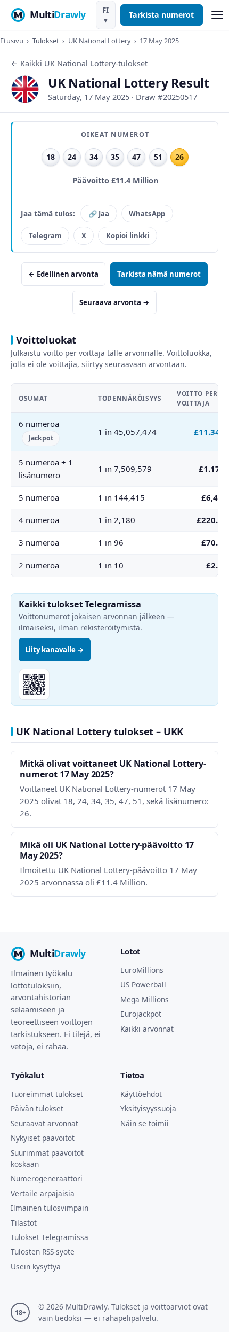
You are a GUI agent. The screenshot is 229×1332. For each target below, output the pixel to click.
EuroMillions (141, 970)
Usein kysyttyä (36, 1266)
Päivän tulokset (37, 1108)
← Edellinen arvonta (63, 274)
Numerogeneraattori (47, 1178)
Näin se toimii (144, 1123)
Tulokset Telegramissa (49, 1237)
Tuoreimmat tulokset (47, 1094)
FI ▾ (105, 15)
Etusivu (11, 40)
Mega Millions (144, 999)
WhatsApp (147, 214)
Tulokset (45, 40)
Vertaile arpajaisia (43, 1193)
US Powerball (143, 984)
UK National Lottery (99, 40)
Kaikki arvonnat (147, 1029)
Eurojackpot (140, 1014)
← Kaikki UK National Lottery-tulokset (79, 63)
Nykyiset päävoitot (43, 1138)
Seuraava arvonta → (114, 302)
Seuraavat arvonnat (44, 1123)
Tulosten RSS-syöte (43, 1252)
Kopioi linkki (127, 235)
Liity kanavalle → (54, 650)
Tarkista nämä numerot (159, 274)
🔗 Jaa (98, 214)
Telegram (45, 235)
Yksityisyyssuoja (148, 1108)
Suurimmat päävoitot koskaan (47, 1158)
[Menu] (217, 15)
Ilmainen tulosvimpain (49, 1208)
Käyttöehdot (141, 1094)
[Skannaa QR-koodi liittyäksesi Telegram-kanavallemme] (34, 684)
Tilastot (24, 1223)
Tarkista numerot (161, 15)
